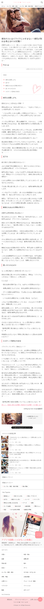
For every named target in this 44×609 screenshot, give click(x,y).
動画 (3, 590)
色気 (32, 502)
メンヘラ (27, 499)
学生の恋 (4, 563)
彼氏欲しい (7, 496)
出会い (3, 567)
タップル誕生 (7, 506)
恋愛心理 (26, 559)
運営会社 (9, 599)
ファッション (27, 585)
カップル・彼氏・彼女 (7, 572)
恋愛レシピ (22, 2)
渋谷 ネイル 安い (18, 496)
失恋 (5, 509)
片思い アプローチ (32, 496)
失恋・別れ (27, 554)
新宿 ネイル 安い (16, 499)
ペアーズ (24, 502)
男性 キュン (37, 506)
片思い (3, 554)
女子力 (5, 499)
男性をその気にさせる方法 (11, 502)
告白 (25, 563)
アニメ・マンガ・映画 (29, 581)
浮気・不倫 (4, 576)
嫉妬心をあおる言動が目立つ (14, 85)
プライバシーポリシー (21, 599)
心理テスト (4, 581)
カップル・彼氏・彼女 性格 (11, 486)
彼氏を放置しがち (11, 80)
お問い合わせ (34, 599)
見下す (7, 83)
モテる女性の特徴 (15, 509)
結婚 (3, 559)
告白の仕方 (18, 506)
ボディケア (27, 590)
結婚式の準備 (27, 509)
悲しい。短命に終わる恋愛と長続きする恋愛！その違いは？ (22, 405)
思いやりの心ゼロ (11, 88)
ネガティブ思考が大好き (13, 91)
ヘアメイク (4, 585)
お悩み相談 (27, 576)
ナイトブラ (37, 499)
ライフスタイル (6, 594)
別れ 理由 (25, 486)
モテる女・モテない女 (29, 572)
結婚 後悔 (27, 506)
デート (25, 567)
